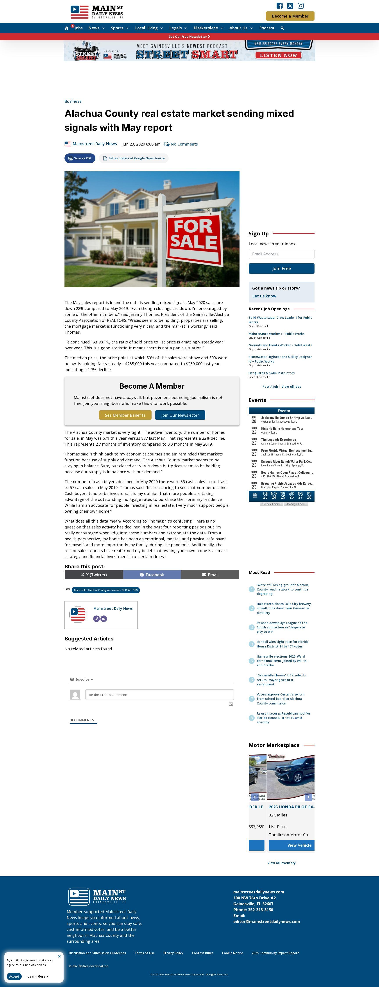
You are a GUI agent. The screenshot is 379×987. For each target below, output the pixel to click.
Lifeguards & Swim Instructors (272, 373)
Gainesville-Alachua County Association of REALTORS (106, 590)
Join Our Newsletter (180, 415)
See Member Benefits (125, 415)
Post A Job (270, 387)
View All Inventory (282, 863)
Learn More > (38, 976)
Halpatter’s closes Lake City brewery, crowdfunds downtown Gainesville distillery (284, 608)
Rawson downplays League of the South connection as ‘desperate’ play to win (282, 627)
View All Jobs (291, 387)
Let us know (264, 296)
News (93, 27)
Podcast (267, 27)
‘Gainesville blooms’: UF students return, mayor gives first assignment (281, 679)
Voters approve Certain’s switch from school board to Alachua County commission (280, 698)
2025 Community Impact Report (275, 953)
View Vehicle (282, 845)
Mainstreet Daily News (95, 143)
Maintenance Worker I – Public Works (276, 334)
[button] (255, 797)
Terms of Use (145, 953)
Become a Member (290, 16)
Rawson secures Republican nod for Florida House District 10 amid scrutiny (283, 717)
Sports (117, 27)
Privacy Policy (173, 953)
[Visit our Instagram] (300, 5)
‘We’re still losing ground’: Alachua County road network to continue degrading (283, 589)
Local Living (146, 27)
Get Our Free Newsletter (187, 37)
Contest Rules (202, 953)
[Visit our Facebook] (279, 5)
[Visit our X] (290, 5)
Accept (14, 976)
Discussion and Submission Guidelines (97, 953)
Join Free (281, 268)
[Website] (96, 618)
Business (72, 101)
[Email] (103, 618)
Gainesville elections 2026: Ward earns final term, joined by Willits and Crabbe (281, 660)
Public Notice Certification (88, 966)
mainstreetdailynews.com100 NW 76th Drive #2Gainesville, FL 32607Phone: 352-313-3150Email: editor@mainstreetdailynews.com (266, 906)
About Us (238, 27)
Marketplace (206, 27)
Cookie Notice (232, 953)
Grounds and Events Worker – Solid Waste (280, 345)
